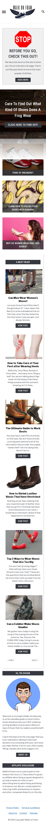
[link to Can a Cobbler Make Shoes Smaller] (23, 607)
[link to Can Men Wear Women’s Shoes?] (23, 281)
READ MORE (23, 80)
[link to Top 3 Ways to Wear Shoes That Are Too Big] (23, 542)
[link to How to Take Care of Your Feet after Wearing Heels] (23, 346)
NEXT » (35, 660)
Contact (23, 813)
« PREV (10, 660)
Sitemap (34, 813)
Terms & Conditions (30, 808)
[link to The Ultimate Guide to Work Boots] (23, 412)
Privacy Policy (12, 808)
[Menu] (4, 12)
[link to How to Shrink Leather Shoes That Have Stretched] (23, 477)
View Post (23, 325)
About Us (23, 755)
